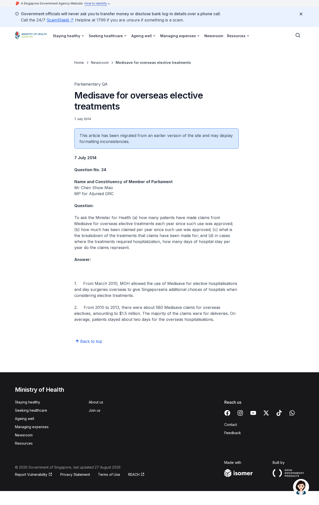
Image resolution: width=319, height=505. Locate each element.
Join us (94, 410)
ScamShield (58, 19)
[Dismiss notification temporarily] (301, 14)
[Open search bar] (298, 35)
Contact (230, 424)
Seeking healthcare (31, 410)
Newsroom (213, 36)
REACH (134, 474)
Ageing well (24, 418)
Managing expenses (32, 427)
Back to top (91, 341)
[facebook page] (227, 413)
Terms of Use (109, 474)
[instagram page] (240, 413)
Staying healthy (27, 402)
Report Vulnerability (31, 474)
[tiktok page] (279, 413)
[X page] (266, 413)
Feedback (232, 433)
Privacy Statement (75, 474)
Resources (24, 443)
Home (79, 62)
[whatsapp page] (292, 413)
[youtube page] (253, 413)
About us (96, 402)
